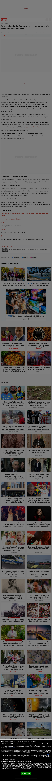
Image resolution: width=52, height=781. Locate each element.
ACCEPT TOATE (26, 773)
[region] (26, 760)
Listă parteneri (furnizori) (6, 769)
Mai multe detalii (12, 747)
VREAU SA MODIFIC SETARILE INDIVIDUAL (26, 777)
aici (48, 754)
